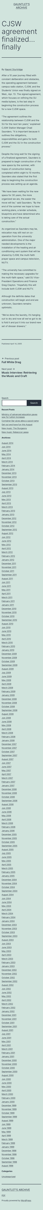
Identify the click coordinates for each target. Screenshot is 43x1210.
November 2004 (9, 883)
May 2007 (6, 770)
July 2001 (6, 1034)
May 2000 (6, 1086)
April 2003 (6, 955)
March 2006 (7, 823)
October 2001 (8, 1023)
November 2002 (9, 974)
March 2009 (7, 688)
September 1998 (9, 1162)
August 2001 (7, 1030)
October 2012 (8, 526)
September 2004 (9, 891)
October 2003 (8, 932)
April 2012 (6, 548)
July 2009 (6, 672)
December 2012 (9, 518)
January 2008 (8, 740)
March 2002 (7, 1004)
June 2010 (6, 631)
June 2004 (7, 902)
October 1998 (8, 1158)
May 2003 (6, 951)
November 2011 (9, 567)
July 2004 (6, 898)
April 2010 (6, 639)
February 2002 (8, 1007)
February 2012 (8, 556)
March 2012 (7, 552)
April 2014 (6, 458)
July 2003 (6, 943)
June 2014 (6, 450)
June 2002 (7, 992)
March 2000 (7, 1094)
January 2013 (8, 514)
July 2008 (6, 718)
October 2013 (8, 481)
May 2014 (6, 454)
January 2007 (8, 785)
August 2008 (8, 714)
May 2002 (6, 996)
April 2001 (6, 1045)
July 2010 (6, 627)
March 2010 (7, 642)
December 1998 (9, 1150)
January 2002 (8, 1011)
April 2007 (6, 774)
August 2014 (7, 443)
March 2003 (7, 959)
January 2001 (8, 1056)
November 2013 (9, 477)
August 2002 (8, 985)
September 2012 (9, 529)
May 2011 (6, 590)
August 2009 (8, 669)
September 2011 (9, 575)
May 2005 (6, 861)
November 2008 (9, 703)
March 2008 (7, 733)
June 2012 (6, 541)
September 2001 (9, 1026)
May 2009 (6, 680)
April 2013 (6, 503)
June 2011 (6, 586)
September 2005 (9, 846)
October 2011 (8, 571)
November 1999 (9, 1109)
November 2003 (9, 928)
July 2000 (6, 1079)
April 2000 (6, 1090)
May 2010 (6, 635)
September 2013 (9, 484)
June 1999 (6, 1128)
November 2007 (9, 748)
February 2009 (8, 691)
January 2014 (8, 469)
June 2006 (7, 812)
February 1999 (8, 1143)
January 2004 (8, 921)
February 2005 (8, 872)
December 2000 (9, 1060)
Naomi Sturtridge (14, 69)
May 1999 (6, 1132)
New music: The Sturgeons (14, 428)
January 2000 (8, 1102)
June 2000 (7, 1083)
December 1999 (9, 1105)
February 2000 (8, 1098)
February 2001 (8, 1053)
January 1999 (8, 1147)
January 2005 (8, 876)
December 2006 (9, 789)
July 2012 (6, 537)
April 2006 (6, 819)
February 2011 (8, 601)
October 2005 (8, 842)
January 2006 (8, 831)
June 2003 (7, 947)
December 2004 (9, 880)
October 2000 (8, 1068)
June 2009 (7, 676)
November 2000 (9, 1064)
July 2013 (6, 492)
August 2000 (8, 1075)
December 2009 (9, 654)
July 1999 (6, 1124)
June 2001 (6, 1038)
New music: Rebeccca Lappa (15, 432)
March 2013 (7, 507)
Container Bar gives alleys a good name (20, 421)
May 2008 (6, 725)
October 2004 (8, 887)
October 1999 (8, 1113)
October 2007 (8, 751)
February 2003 (8, 962)
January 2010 (8, 650)
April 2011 (6, 593)
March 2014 (7, 462)
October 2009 (8, 661)
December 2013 (9, 473)
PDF (4, 1195)
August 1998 (7, 1166)
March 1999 (7, 1139)
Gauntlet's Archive (16, 1189)
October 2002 (8, 977)
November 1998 (9, 1154)
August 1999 (7, 1120)
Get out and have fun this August (17, 424)
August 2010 (7, 624)
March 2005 (7, 868)
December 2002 (9, 970)
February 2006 (8, 827)
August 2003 (8, 940)
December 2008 (9, 699)
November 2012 (9, 522)
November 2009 (9, 657)
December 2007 (9, 744)
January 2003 (8, 966)
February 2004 (8, 917)
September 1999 (9, 1117)
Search (5, 398)
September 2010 (9, 620)
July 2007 (6, 763)
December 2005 (9, 834)
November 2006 (9, 793)
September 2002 (9, 981)
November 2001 (9, 1019)
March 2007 (7, 778)
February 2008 (8, 737)
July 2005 (6, 853)
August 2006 (8, 804)
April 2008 (6, 729)
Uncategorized (8, 1176)
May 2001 (6, 1041)
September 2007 (9, 755)
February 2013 (8, 511)
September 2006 (9, 800)
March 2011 (7, 597)
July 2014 (6, 447)
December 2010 (9, 608)
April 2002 (6, 1000)
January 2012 (8, 560)
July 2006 (6, 808)
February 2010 (8, 646)
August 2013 (7, 488)
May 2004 (6, 906)
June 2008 (7, 721)
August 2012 (7, 533)
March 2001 (7, 1049)
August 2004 (8, 894)
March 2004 (7, 913)
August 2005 (8, 849)
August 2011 (7, 578)
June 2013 (6, 496)
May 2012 (6, 545)
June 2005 (7, 857)
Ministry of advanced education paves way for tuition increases (19, 415)
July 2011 (6, 582)
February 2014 (8, 465)
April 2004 (6, 910)
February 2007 (8, 782)
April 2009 (6, 684)
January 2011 (8, 605)
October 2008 (8, 706)
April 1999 (6, 1135)
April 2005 (6, 864)
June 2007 (6, 767)
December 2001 (9, 1015)
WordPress (26, 1200)
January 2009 (8, 695)
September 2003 (9, 936)
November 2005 (9, 838)
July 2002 (6, 989)
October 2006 (8, 797)
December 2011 (9, 563)
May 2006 (6, 815)
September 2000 (9, 1071)
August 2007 (7, 759)
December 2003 (9, 925)
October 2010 (8, 616)
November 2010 (9, 612)
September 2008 (9, 710)
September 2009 (9, 665)
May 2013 (6, 499)
